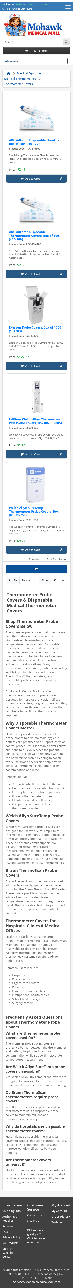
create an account (36, 4)
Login (18, 4)
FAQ (5, 1232)
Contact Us (34, 1215)
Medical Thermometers (20, 79)
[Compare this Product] (61, 179)
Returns (7, 1226)
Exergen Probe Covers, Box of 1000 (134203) (35, 329)
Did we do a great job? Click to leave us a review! (36, 1236)
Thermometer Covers (18, 84)
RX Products (10, 1243)
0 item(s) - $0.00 (38, 51)
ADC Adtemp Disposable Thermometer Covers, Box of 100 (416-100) (34, 235)
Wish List (57, 1222)
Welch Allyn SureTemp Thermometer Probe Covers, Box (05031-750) (34, 511)
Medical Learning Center (8, 1253)
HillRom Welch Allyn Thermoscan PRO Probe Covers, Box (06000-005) (35, 421)
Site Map (33, 1221)
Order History (60, 1216)
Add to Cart (32, 178)
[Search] (66, 41)
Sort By (12, 580)
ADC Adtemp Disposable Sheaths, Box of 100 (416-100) (34, 142)
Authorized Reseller (9, 1219)
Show (45, 580)
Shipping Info (11, 1211)
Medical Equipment (30, 73)
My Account (59, 1211)
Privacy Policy (11, 1237)
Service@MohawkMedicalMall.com (36, 1282)
